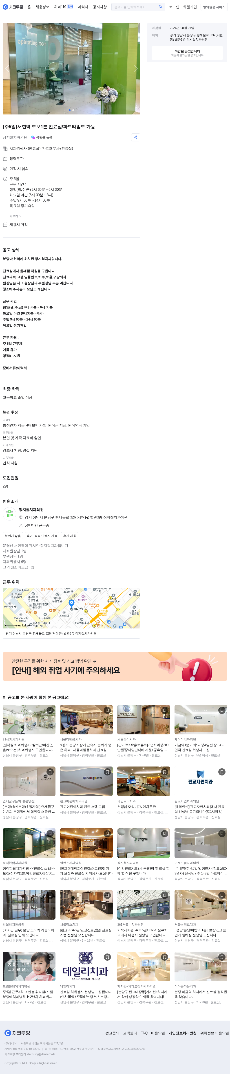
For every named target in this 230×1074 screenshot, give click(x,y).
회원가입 (190, 7)
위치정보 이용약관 (214, 1033)
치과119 (60, 7)
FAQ (144, 1033)
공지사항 (100, 7)
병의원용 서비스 (214, 7)
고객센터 (130, 1033)
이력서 (83, 7)
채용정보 (42, 7)
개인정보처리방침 (183, 1033)
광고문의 (112, 1033)
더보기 (14, 216)
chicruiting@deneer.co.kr (41, 1054)
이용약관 (158, 1033)
